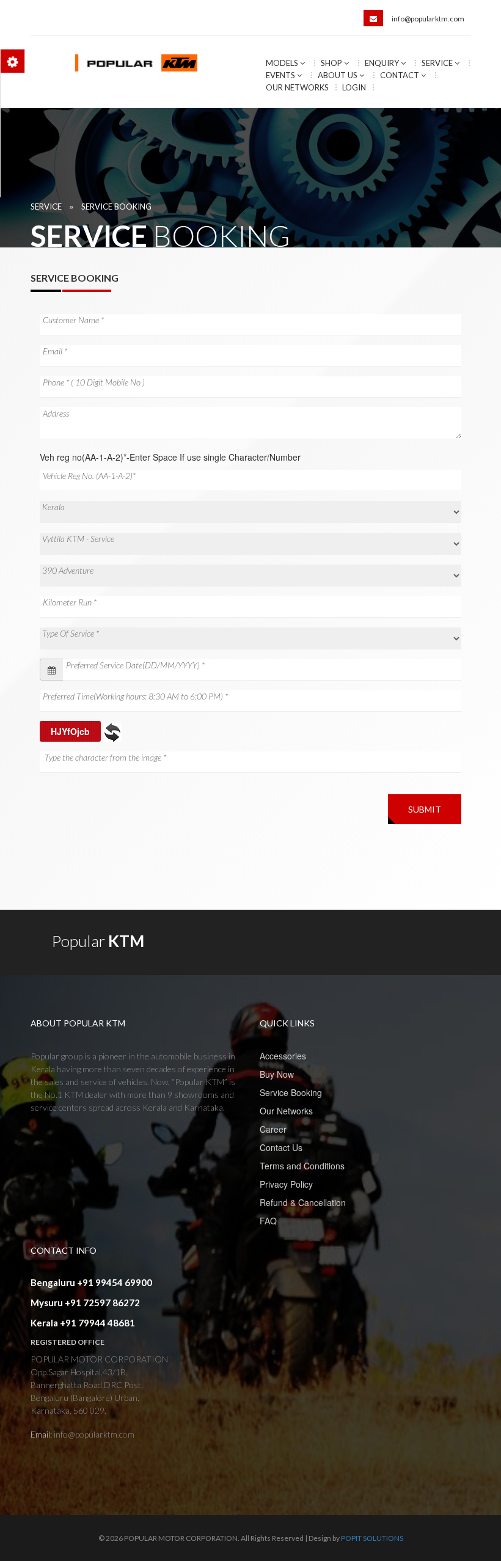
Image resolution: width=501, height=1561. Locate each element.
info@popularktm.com (428, 18)
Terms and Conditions (302, 1166)
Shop (332, 63)
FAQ (268, 1221)
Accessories (283, 1056)
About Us (338, 75)
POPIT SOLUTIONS (372, 1538)
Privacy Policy (286, 1184)
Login (354, 87)
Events (281, 75)
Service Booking (116, 206)
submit (424, 809)
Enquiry (383, 63)
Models (283, 63)
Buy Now (277, 1074)
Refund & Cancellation (303, 1202)
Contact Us (281, 1147)
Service (438, 63)
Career (273, 1129)
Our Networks (297, 87)
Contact (400, 75)
